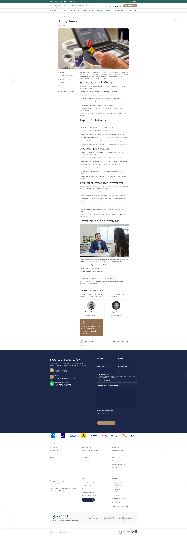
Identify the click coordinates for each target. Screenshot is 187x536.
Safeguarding (85, 460)
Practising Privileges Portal (89, 495)
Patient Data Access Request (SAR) (91, 450)
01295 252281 (61, 371)
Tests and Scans (54, 450)
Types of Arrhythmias (65, 79)
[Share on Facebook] (114, 341)
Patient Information (87, 10)
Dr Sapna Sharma (115, 312)
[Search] (104, 5)
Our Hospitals (132, 1)
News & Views (116, 457)
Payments (100, 10)
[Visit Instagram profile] (122, 506)
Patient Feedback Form (118, 464)
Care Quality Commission (88, 482)
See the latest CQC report (88, 492)
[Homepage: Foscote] (57, 481)
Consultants (64, 10)
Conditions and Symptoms (71, 17)
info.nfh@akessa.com (65, 377)
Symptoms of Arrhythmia (66, 75)
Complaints (87, 500)
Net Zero (114, 467)
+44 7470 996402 (63, 384)
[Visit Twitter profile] (118, 506)
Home (60, 17)
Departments (53, 10)
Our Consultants (54, 454)
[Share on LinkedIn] (122, 341)
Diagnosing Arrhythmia (66, 82)
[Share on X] (118, 341)
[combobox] (84, 5)
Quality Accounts (117, 460)
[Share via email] (127, 341)
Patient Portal (119, 10)
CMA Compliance (86, 485)
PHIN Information (86, 489)
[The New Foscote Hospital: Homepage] (55, 5)
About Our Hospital (117, 447)
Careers (114, 454)
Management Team (117, 450)
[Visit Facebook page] (114, 506)
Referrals (108, 10)
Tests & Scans (75, 10)
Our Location (85, 457)
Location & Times (131, 10)
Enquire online (129, 5)
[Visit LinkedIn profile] (127, 506)
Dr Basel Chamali (90, 312)
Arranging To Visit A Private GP (68, 91)
